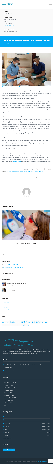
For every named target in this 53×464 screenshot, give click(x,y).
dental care (8, 171)
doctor (30, 322)
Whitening (27, 325)
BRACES (6, 405)
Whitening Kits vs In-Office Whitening (41, 177)
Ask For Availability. (9, 25)
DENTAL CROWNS (8, 385)
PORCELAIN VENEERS (9, 387)
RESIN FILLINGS (8, 402)
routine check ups (5, 325)
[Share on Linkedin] (42, 169)
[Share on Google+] (40, 169)
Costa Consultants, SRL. (42, 461)
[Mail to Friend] (50, 169)
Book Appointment (9, 29)
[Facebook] (4, 450)
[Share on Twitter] (38, 169)
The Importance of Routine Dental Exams (13, 267)
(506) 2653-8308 (8, 367)
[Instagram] (10, 450)
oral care (17, 171)
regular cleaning (23, 171)
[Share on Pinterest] (44, 169)
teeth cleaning (40, 171)
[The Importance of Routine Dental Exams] (4, 290)
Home (10, 43)
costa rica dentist (5, 322)
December (19, 43)
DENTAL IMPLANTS (9, 395)
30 (23, 43)
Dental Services (6, 304)
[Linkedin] (13, 450)
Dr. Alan (26, 197)
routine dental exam (32, 171)
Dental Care (6, 302)
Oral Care (5, 307)
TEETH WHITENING (9, 400)
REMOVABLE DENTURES (10, 397)
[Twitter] (7, 450)
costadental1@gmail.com (10, 370)
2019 (14, 43)
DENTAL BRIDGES (8, 390)
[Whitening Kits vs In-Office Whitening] (4, 284)
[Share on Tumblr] (48, 169)
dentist (13, 171)
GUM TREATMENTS (9, 392)
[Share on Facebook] (36, 169)
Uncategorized (6, 309)
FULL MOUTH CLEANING (10, 382)
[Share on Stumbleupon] (46, 169)
